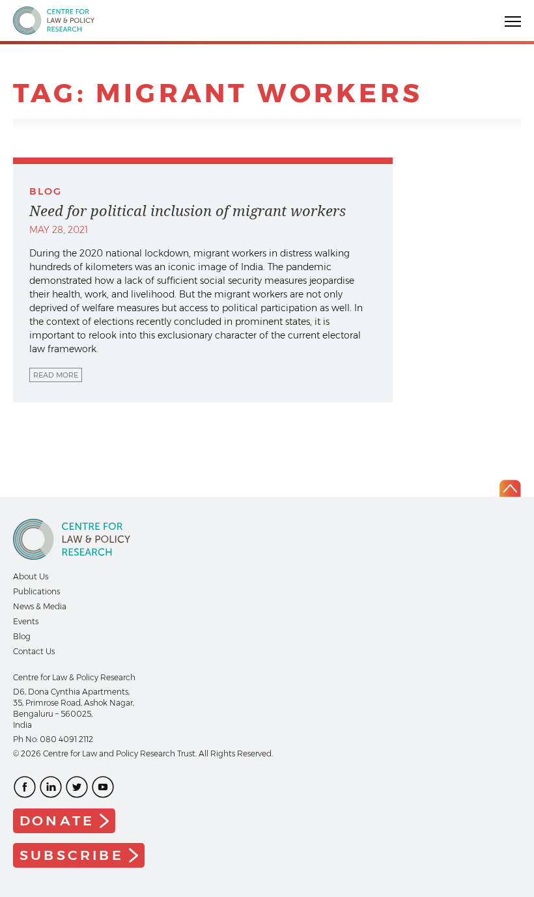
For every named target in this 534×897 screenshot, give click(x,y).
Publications (36, 591)
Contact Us (34, 651)
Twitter (77, 787)
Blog (22, 636)
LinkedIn (51, 787)
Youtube (103, 787)
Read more (55, 375)
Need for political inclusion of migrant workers (187, 211)
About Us (30, 576)
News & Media (39, 606)
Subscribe (72, 855)
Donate (57, 820)
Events (25, 621)
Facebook (24, 787)
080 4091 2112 (66, 739)
